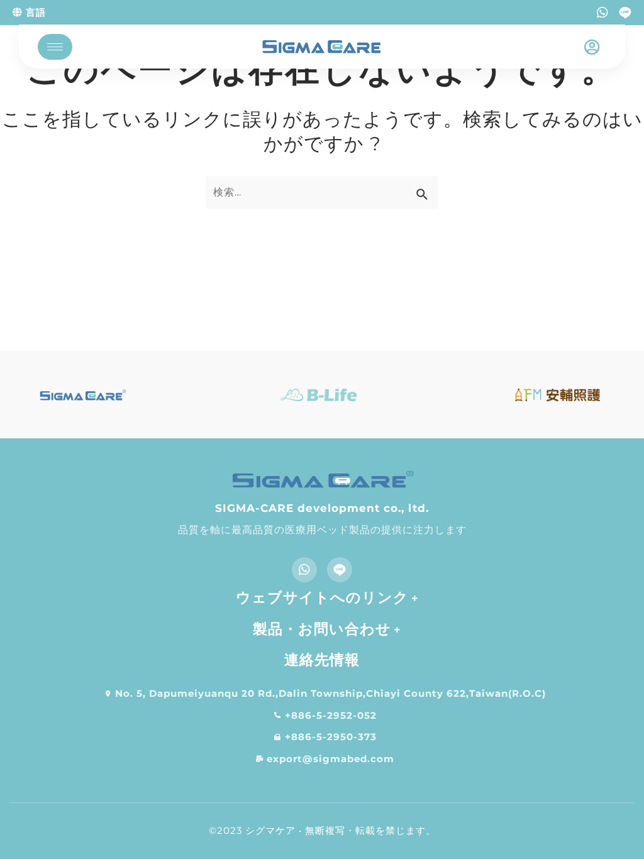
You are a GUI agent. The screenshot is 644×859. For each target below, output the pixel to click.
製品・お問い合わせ (322, 629)
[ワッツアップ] (602, 12)
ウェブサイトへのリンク (322, 597)
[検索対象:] (322, 192)
